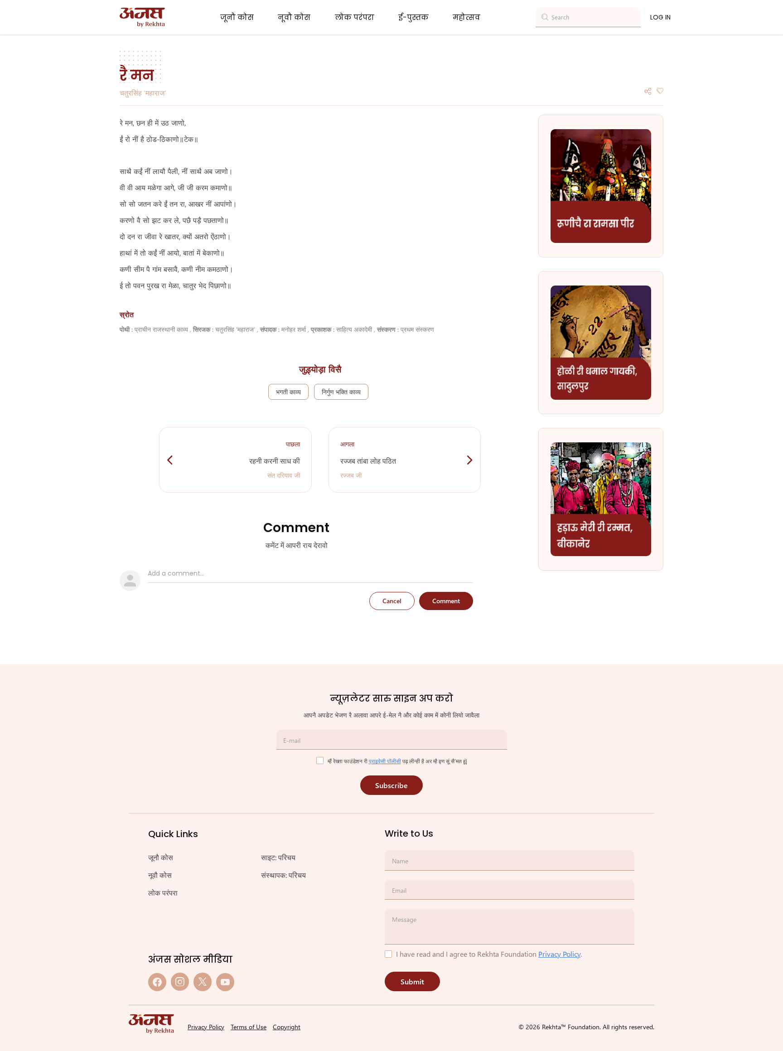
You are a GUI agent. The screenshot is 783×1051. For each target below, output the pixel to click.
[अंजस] (142, 17)
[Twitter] (202, 982)
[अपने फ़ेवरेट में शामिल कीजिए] (659, 90)
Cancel (391, 600)
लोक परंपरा (354, 17)
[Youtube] (225, 982)
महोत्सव (466, 17)
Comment (446, 600)
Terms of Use (248, 1026)
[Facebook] (157, 982)
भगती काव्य (288, 391)
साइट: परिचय (278, 857)
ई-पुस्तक (413, 17)
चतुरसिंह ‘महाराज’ (143, 92)
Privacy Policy (559, 954)
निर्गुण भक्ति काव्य (341, 391)
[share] (648, 90)
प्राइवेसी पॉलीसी (385, 761)
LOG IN (660, 17)
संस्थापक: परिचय (283, 875)
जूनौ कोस (237, 17)
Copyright (286, 1026)
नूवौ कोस (294, 17)
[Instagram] (180, 982)
